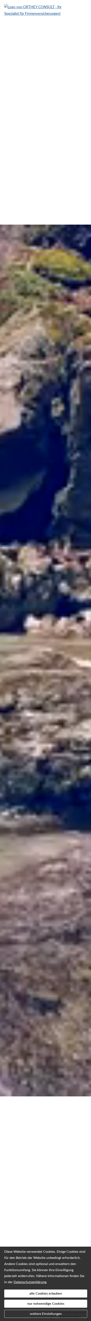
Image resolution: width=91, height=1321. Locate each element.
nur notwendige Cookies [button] (45, 1303)
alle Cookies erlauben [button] (45, 1293)
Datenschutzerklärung (30, 1282)
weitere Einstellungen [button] (46, 1314)
